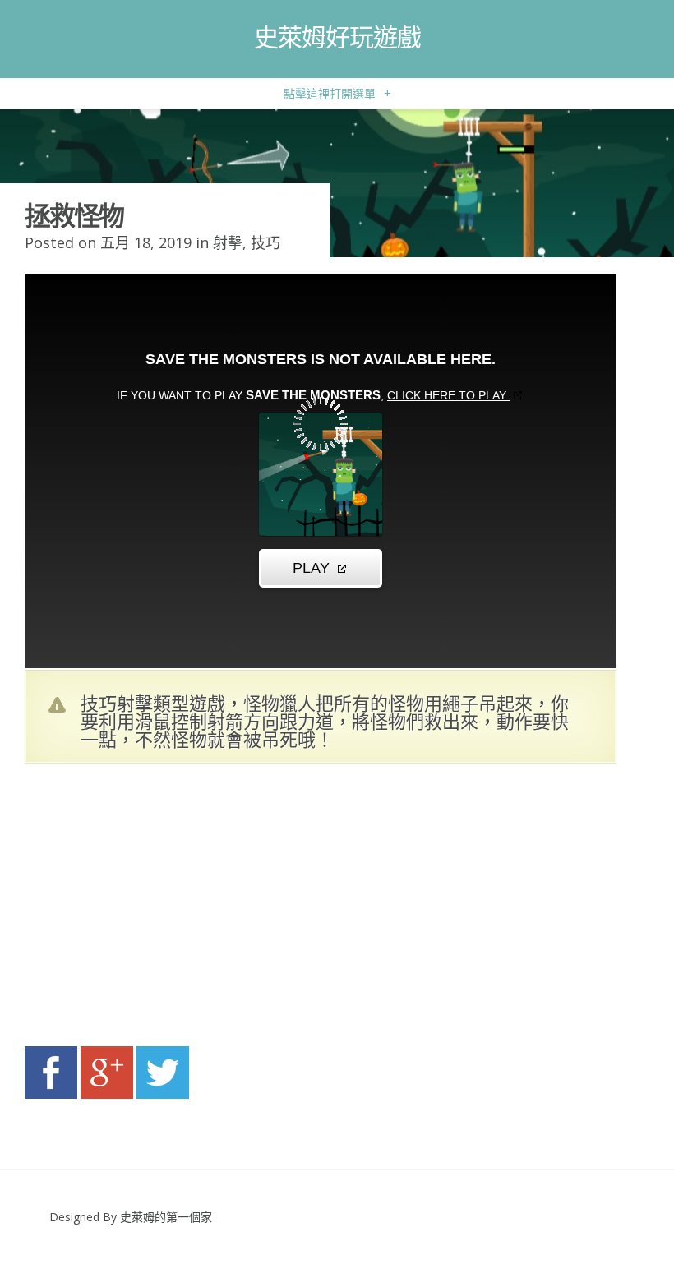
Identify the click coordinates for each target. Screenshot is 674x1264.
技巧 (265, 242)
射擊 (227, 242)
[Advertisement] (181, 910)
